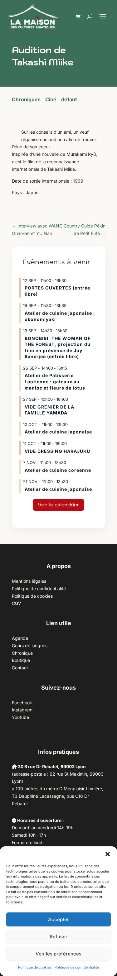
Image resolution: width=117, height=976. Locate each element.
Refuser (58, 937)
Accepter (58, 919)
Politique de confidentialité (77, 967)
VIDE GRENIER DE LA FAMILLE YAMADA (49, 410)
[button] (108, 854)
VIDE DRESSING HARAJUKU (57, 451)
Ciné (50, 99)
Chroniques (26, 99)
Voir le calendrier (58, 504)
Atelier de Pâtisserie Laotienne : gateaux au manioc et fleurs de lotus (55, 381)
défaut (69, 99)
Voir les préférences (58, 954)
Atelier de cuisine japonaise (59, 431)
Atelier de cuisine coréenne (58, 470)
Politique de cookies (34, 967)
